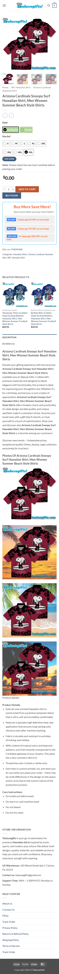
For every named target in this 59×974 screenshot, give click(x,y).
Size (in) (6, 136)
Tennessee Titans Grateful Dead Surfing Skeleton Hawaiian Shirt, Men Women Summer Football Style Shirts (14, 318)
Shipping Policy (10, 939)
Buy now (12, 195)
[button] (4, 5)
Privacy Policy (9, 927)
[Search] (49, 5)
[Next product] (5, 115)
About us (7, 903)
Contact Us (8, 909)
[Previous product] (11, 115)
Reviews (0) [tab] (8, 344)
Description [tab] (9, 337)
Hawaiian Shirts (20, 254)
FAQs (5, 915)
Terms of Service (11, 945)
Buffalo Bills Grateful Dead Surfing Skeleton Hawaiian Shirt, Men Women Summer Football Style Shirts (43, 318)
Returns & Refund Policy (15, 933)
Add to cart (27, 189)
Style (5, 122)
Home (5, 87)
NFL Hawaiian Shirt (20, 87)
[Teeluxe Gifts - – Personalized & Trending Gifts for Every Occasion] (29, 5)
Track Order (8, 921)
